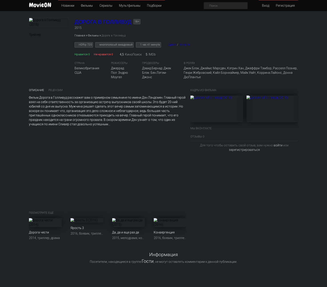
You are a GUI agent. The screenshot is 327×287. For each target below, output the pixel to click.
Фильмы (87, 5)
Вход (265, 5)
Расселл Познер (285, 68)
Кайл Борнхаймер (226, 72)
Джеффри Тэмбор (258, 68)
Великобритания (87, 68)
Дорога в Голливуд (103, 22)
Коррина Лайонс (269, 72)
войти (278, 145)
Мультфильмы (129, 5)
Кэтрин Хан (235, 68)
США (78, 72)
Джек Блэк (191, 68)
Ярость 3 (77, 228)
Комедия (184, 44)
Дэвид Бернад (152, 68)
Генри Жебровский (198, 72)
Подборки (154, 5)
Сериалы (105, 5)
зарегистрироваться (244, 149)
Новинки (67, 5)
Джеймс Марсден (213, 68)
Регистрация (285, 5)
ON (40, 5)
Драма (172, 44)
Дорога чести (39, 232)
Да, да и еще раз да (125, 232)
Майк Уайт (248, 72)
